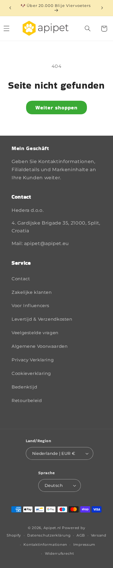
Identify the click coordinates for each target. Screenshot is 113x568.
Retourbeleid (27, 400)
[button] (87, 28)
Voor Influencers (30, 305)
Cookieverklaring (31, 373)
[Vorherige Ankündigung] (10, 7)
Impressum (84, 545)
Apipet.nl (52, 528)
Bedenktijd (24, 387)
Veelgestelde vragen (35, 332)
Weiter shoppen (56, 107)
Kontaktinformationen (45, 545)
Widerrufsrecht (59, 554)
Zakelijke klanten (32, 292)
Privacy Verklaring (33, 360)
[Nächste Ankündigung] (102, 7)
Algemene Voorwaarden (40, 346)
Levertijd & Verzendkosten (42, 319)
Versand (98, 535)
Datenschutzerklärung (49, 535)
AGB (80, 535)
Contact (21, 278)
